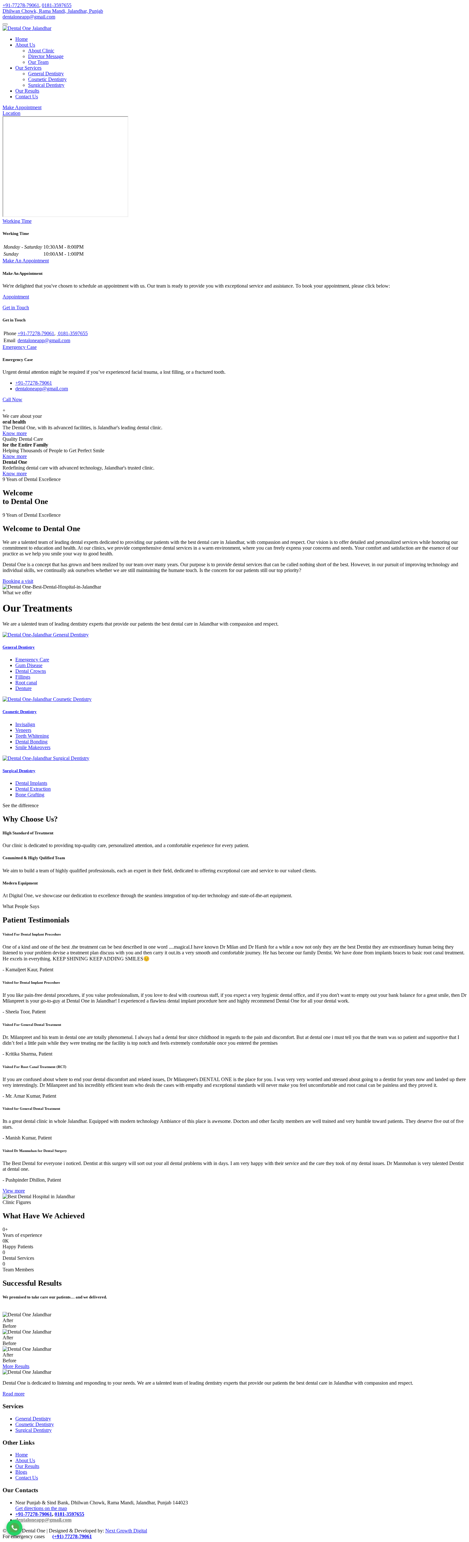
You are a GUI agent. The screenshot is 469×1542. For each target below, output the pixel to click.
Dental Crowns (30, 671)
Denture (23, 688)
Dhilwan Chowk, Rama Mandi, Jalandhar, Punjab (53, 11)
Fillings (22, 677)
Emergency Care (32, 659)
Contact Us (26, 96)
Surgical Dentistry (46, 85)
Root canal (26, 682)
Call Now (12, 399)
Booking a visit (18, 581)
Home (21, 39)
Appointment (16, 296)
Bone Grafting (29, 794)
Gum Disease (28, 665)
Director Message (45, 56)
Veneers (23, 730)
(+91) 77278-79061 (72, 1536)
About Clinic (41, 50)
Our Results (27, 91)
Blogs (21, 1472)
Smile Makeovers (32, 747)
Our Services (28, 68)
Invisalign (25, 724)
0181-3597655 (56, 5)
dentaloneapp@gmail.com (29, 16)
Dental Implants (31, 783)
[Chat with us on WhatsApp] (14, 1528)
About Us (25, 45)
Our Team (38, 62)
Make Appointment (22, 107)
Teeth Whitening (32, 736)
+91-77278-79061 (21, 5)
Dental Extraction (33, 789)
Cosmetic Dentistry (47, 79)
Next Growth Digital (126, 1530)
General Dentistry (46, 73)
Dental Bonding (31, 741)
